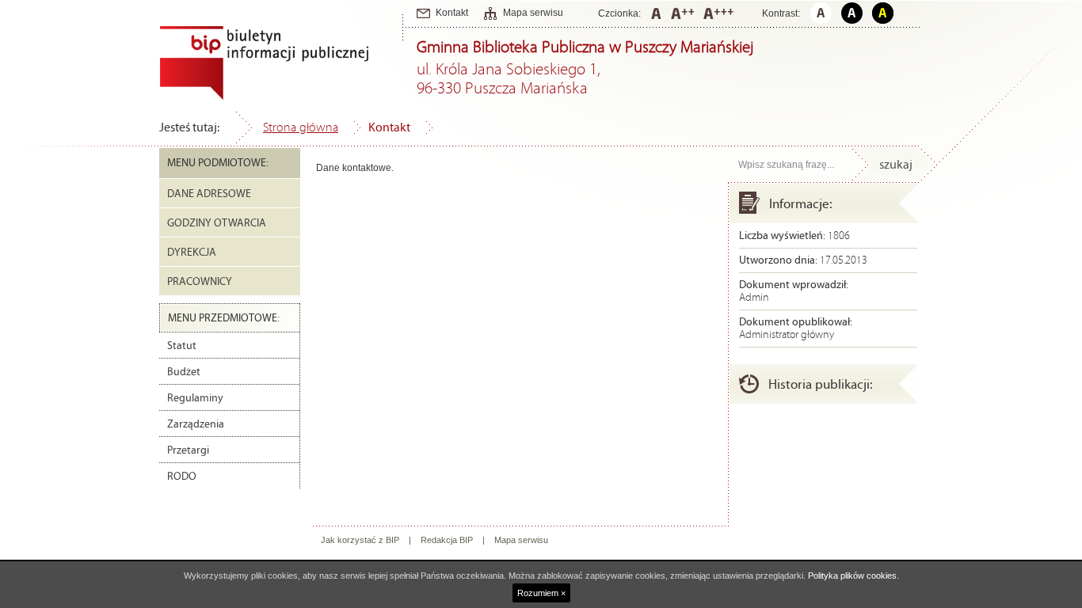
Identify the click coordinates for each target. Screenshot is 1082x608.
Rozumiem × (541, 593)
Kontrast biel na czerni (852, 13)
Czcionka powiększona (682, 13)
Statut (181, 346)
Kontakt (452, 12)
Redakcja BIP (447, 540)
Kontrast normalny (821, 13)
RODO (181, 476)
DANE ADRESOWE (209, 194)
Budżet (183, 372)
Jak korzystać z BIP (360, 540)
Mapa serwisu (533, 12)
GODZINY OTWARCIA (216, 223)
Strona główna (300, 127)
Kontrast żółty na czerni (882, 13)
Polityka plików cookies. (853, 575)
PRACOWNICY (199, 282)
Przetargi (188, 450)
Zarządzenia (195, 424)
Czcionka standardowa (656, 13)
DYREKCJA (191, 252)
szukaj (895, 165)
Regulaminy (195, 398)
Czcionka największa (718, 13)
